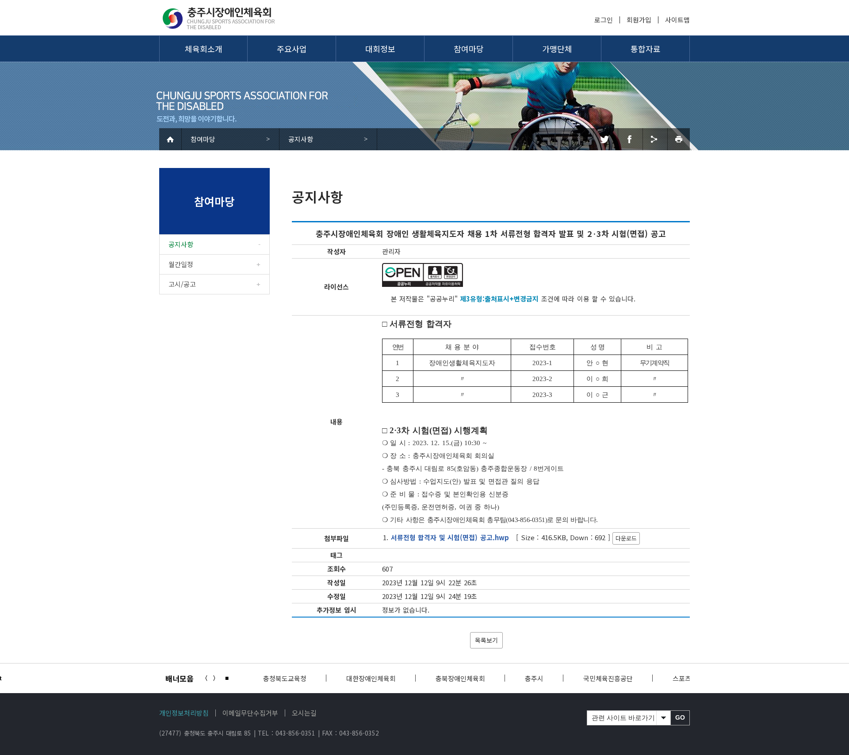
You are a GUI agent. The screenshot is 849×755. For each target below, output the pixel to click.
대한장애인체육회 (371, 678)
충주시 (534, 678)
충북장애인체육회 (460, 678)
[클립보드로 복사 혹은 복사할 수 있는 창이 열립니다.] (653, 139)
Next (215, 678)
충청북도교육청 (284, 678)
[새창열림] (422, 275)
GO (680, 717)
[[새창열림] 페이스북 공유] (629, 139)
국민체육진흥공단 (608, 678)
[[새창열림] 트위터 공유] (604, 139)
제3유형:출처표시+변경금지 (499, 298)
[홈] (170, 139)
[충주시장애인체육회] (224, 17)
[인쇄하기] (678, 139)
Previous (204, 678)
